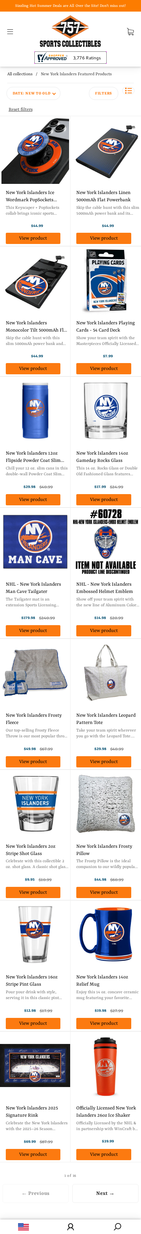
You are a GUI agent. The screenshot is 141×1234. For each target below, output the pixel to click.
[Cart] (130, 31)
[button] (128, 90)
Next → (105, 1193)
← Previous (35, 1193)
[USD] (23, 1226)
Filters (103, 93)
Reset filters (21, 109)
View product (33, 238)
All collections (20, 74)
